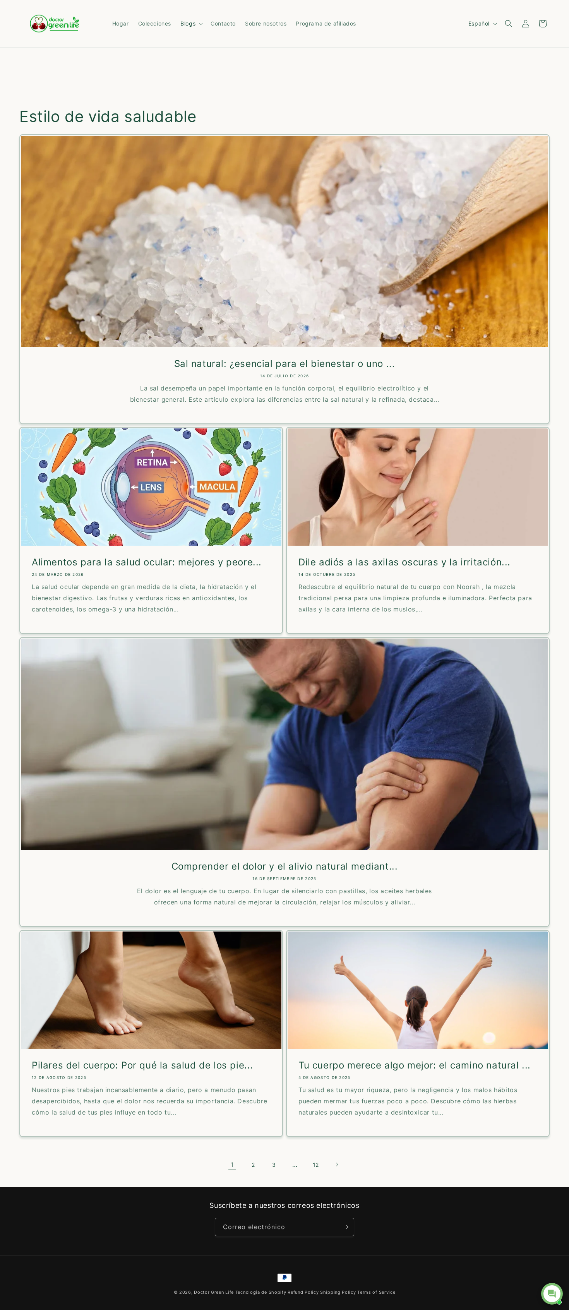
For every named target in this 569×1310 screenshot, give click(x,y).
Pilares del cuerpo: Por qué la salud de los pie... (142, 1065)
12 (316, 1164)
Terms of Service (376, 1292)
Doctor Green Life (214, 1292)
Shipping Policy (338, 1292)
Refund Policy (303, 1292)
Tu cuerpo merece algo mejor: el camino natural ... (414, 1065)
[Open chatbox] (552, 1294)
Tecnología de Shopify (260, 1292)
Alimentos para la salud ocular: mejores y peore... (147, 562)
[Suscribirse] (345, 1227)
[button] (191, 23)
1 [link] (232, 1164)
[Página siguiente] (336, 1164)
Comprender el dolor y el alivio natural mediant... (284, 866)
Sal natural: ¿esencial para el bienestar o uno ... (284, 363)
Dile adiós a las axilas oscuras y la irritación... (404, 562)
